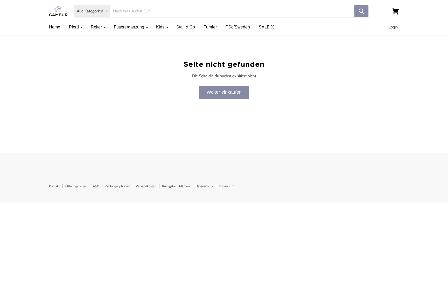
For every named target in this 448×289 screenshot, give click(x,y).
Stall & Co (185, 27)
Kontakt (54, 186)
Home (54, 27)
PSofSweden (238, 27)
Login (393, 27)
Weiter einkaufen (224, 92)
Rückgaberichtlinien (176, 186)
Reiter (97, 27)
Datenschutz (204, 186)
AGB (96, 186)
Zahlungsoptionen (117, 186)
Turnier (210, 27)
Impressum (226, 186)
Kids (160, 27)
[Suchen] (361, 11)
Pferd (74, 27)
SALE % (266, 27)
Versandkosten (146, 186)
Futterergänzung (129, 27)
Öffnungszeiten (76, 186)
